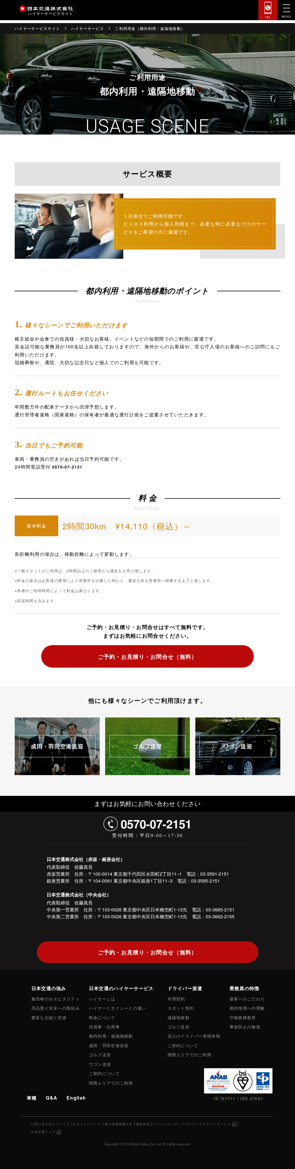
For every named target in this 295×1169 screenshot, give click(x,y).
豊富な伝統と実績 (49, 1017)
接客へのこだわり (247, 999)
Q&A (51, 1097)
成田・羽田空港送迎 (57, 746)
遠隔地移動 (179, 1017)
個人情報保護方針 (119, 1123)
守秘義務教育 (243, 1017)
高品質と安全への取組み (55, 1008)
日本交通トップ (43, 1131)
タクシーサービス (217, 1123)
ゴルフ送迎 (147, 746)
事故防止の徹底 (245, 1026)
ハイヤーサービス (87, 28)
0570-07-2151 (67, 467)
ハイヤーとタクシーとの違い (117, 1008)
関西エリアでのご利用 (111, 1083)
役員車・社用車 (104, 1026)
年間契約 (176, 999)
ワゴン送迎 (237, 746)
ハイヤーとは (102, 999)
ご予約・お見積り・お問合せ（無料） (147, 656)
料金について (102, 1017)
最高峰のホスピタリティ (55, 999)
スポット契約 (181, 1008)
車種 (32, 1097)
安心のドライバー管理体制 (194, 1036)
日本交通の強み (48, 988)
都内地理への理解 (247, 1008)
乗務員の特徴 (245, 988)
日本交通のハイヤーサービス (121, 988)
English (76, 1097)
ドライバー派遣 (185, 988)
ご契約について (104, 1073)
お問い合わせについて (48, 1123)
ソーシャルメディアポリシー (176, 1123)
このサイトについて (85, 1123)
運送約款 (143, 1123)
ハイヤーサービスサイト (37, 28)
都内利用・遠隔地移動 (111, 1036)
